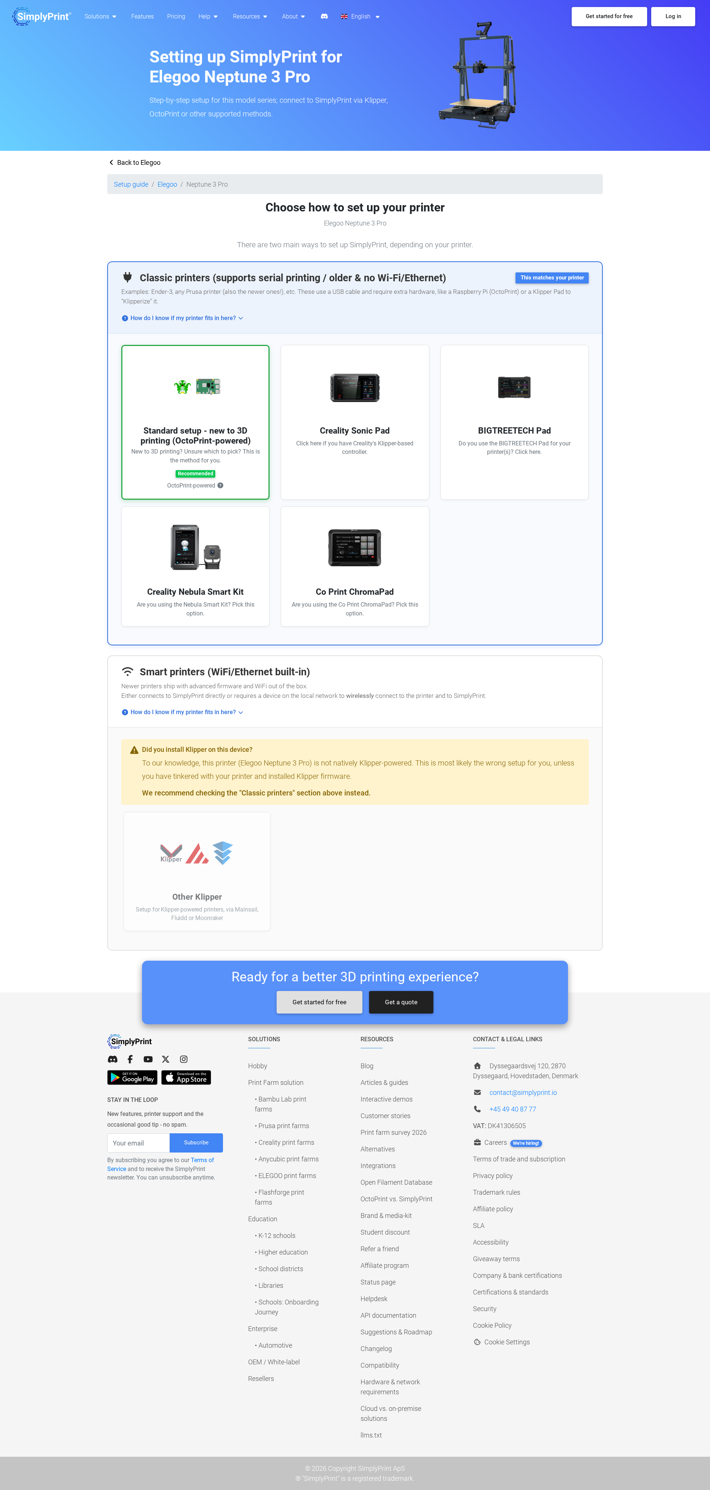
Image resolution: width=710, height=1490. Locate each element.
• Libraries (269, 1285)
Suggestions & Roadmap (396, 1332)
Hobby (257, 1066)
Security (485, 1309)
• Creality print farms (284, 1142)
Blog (367, 1066)
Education (262, 1219)
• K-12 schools (275, 1235)
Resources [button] (247, 16)
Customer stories (385, 1116)
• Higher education (281, 1252)
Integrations (378, 1166)
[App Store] (186, 1077)
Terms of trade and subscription (519, 1159)
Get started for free (319, 1002)
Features (142, 16)
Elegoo (167, 184)
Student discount (385, 1232)
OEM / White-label (274, 1362)
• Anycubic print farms (287, 1159)
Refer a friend (380, 1249)
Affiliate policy (493, 1209)
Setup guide (131, 184)
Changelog (376, 1348)
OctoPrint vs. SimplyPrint (397, 1199)
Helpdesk (374, 1299)
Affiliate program (385, 1265)
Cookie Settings (506, 1342)
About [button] (290, 16)
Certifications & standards (510, 1292)
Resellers (261, 1378)
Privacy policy (493, 1176)
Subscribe (196, 1142)
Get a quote (401, 1002)
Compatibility (380, 1365)
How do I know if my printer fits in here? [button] (183, 318)
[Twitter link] (165, 1059)
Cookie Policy (492, 1325)
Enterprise (262, 1329)
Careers (511, 1142)
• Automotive (273, 1345)
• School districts (279, 1269)
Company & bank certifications (517, 1275)
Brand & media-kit (386, 1215)
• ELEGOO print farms (285, 1176)
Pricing (176, 16)
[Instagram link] (184, 1059)
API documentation (388, 1315)
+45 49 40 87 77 (513, 1109)
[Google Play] (132, 1077)
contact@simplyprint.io (523, 1092)
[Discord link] (112, 1059)
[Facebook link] (130, 1059)
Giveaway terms (496, 1259)
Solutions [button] (98, 16)
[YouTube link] (148, 1059)
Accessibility (491, 1242)
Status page (378, 1282)
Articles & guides (384, 1082)
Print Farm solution (276, 1082)
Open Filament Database (396, 1182)
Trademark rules (496, 1192)
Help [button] (205, 16)
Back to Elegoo (138, 162)
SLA (478, 1225)
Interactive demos (387, 1099)
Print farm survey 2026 (394, 1132)
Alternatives (378, 1149)
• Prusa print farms (282, 1126)
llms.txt (371, 1435)
